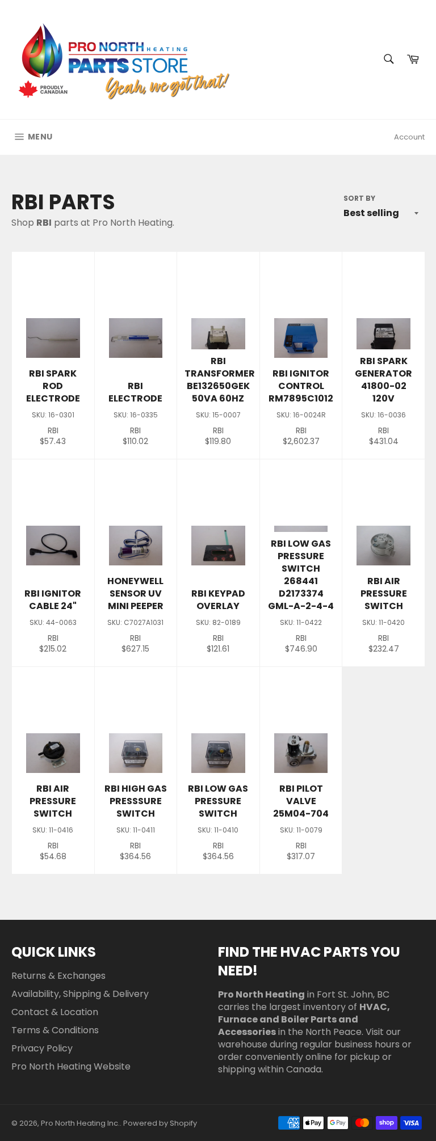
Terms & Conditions (55, 1030)
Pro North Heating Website (71, 1066)
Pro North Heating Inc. (80, 1123)
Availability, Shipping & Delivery (80, 993)
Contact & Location (54, 1012)
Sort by (359, 198)
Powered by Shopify (160, 1123)
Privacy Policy (42, 1048)
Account (409, 137)
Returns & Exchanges (58, 975)
